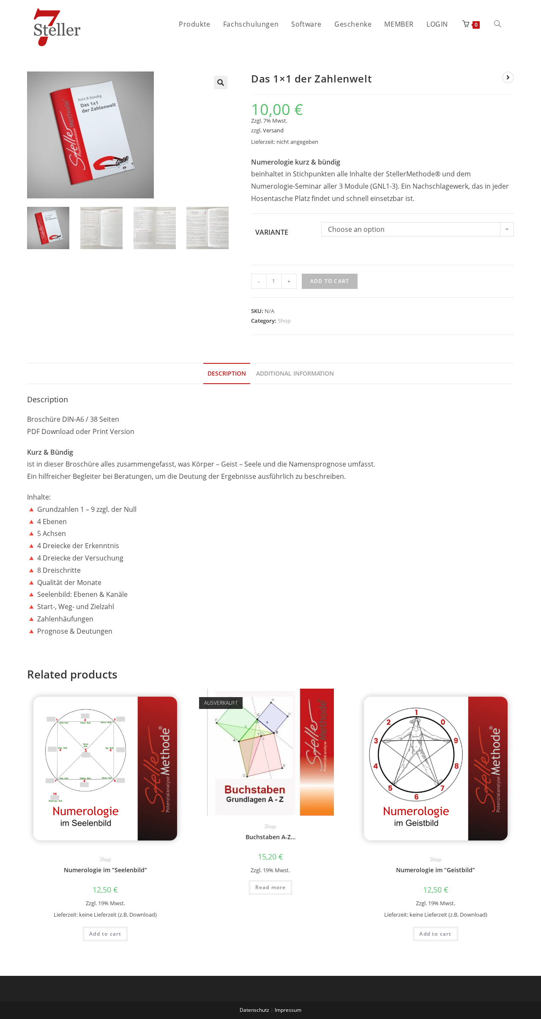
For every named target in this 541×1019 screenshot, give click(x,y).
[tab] (226, 373)
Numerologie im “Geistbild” (435, 870)
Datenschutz (254, 1010)
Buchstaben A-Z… (270, 837)
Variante (271, 232)
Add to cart (329, 281)
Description (227, 373)
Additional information (295, 373)
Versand (273, 130)
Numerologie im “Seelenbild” (105, 870)
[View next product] (508, 77)
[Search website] (497, 24)
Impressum (288, 1010)
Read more (270, 887)
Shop (284, 320)
